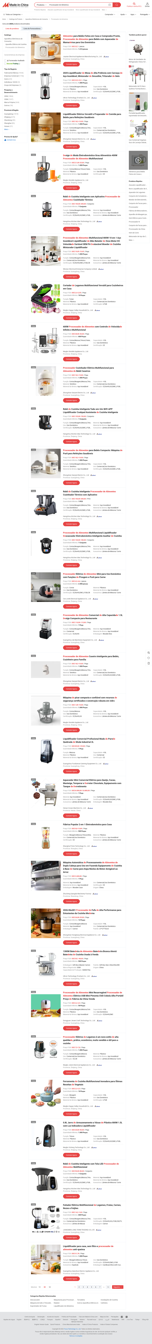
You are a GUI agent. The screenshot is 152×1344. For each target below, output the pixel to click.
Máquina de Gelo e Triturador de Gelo (41, 1303)
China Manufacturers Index (71, 1324)
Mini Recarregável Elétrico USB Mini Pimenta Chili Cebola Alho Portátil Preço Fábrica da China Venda (93, 995)
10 (39, 1287)
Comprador (109, 14)
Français (50, 1319)
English (19, 1319)
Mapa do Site (104, 1317)
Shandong (9, 120)
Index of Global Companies (109, 1324)
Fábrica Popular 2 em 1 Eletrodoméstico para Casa (87, 824)
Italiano (82, 1319)
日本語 (42, 1319)
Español (57, 1319)
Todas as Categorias (13, 14)
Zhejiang (9, 117)
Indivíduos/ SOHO (12, 82)
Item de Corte (134, 233)
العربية (107, 1319)
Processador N (134, 222)
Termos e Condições (75, 1336)
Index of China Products (90, 1324)
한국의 (101, 1319)
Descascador (35, 1300)
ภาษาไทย (130, 1319)
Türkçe (137, 1319)
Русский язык (91, 1319)
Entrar (147, 6)
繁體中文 (35, 1319)
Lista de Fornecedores (32, 28)
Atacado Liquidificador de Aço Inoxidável (61, 10)
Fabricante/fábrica (14, 73)
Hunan (8, 126)
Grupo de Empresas (12, 85)
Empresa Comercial (14, 76)
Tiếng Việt (145, 1319)
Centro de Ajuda (30, 1317)
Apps (132, 14)
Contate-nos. (11, 140)
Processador (133, 207)
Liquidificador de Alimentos (64, 1306)
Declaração (41, 1317)
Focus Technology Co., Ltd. (72, 1329)
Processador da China (137, 229)
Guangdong (11, 114)
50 (50, 1287)
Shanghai (9, 123)
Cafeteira (104, 1303)
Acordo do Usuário (53, 1317)
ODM (8, 99)
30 (45, 1287)
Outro (8, 79)
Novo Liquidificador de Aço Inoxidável (88, 10)
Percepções (114, 1317)
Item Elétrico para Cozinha (138, 218)
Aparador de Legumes (137, 192)
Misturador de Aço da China (139, 236)
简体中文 (27, 1319)
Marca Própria (11, 102)
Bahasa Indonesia (77, 1322)
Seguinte (116, 1287)
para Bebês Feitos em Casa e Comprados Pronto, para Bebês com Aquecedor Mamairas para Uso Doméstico (91, 39)
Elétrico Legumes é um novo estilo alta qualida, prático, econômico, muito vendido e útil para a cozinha (91, 1040)
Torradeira (81, 1300)
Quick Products (55, 1324)
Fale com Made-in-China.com (88, 1317)
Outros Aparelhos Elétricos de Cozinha (88, 1303)
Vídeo (33, 35)
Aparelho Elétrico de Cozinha (15, 44)
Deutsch (65, 1319)
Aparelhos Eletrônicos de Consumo (13, 40)
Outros (8, 105)
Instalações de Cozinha (109, 1300)
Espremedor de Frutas (38, 1306)
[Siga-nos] (127, 1317)
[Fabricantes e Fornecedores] (15, 4)
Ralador (57, 1303)
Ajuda (122, 14)
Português (74, 1319)
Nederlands (115, 1319)
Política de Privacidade (69, 1317)
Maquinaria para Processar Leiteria (65, 1300)
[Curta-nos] (122, 1317)
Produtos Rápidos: (40, 10)
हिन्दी (123, 1319)
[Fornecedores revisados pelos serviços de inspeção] (14, 60)
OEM (8, 96)
